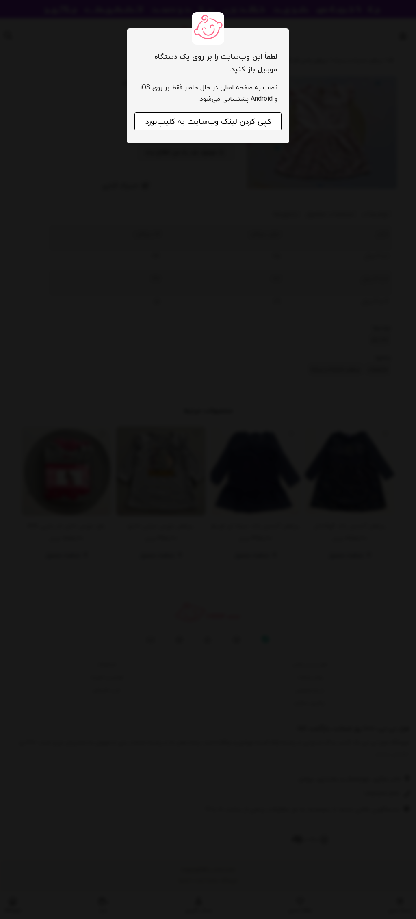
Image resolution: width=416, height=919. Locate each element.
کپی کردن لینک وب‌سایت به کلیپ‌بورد (208, 121)
